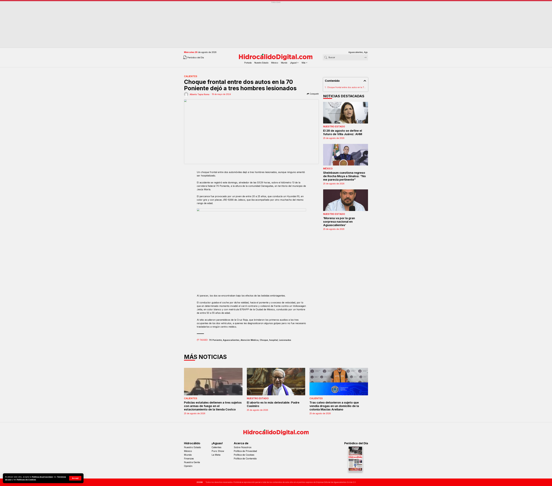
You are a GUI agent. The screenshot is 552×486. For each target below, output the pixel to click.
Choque (264, 340)
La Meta (216, 454)
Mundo (188, 454)
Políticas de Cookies (26, 480)
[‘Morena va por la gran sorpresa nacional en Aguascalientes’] (345, 200)
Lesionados (285, 340)
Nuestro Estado (334, 126)
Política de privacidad (42, 477)
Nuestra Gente (192, 462)
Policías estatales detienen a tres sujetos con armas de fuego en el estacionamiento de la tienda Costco (213, 406)
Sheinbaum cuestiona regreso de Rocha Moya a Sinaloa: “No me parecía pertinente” (344, 176)
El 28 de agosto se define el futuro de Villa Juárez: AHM (342, 132)
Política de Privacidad (245, 451)
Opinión (188, 466)
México (328, 168)
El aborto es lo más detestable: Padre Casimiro (273, 404)
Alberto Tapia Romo (199, 94)
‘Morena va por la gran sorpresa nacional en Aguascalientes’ (339, 221)
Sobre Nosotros (242, 447)
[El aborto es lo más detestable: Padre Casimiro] (276, 381)
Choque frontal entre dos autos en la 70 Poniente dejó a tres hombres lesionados (346, 87)
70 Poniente (215, 340)
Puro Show (218, 451)
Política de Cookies (244, 454)
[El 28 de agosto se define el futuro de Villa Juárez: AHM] (345, 112)
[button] (75, 478)
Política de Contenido (245, 458)
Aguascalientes (231, 340)
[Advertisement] (270, 24)
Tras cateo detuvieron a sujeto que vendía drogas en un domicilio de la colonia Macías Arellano (334, 406)
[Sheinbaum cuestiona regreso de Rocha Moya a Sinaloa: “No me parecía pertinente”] (345, 155)
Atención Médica (250, 340)
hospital (273, 340)
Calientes (190, 76)
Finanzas (189, 458)
